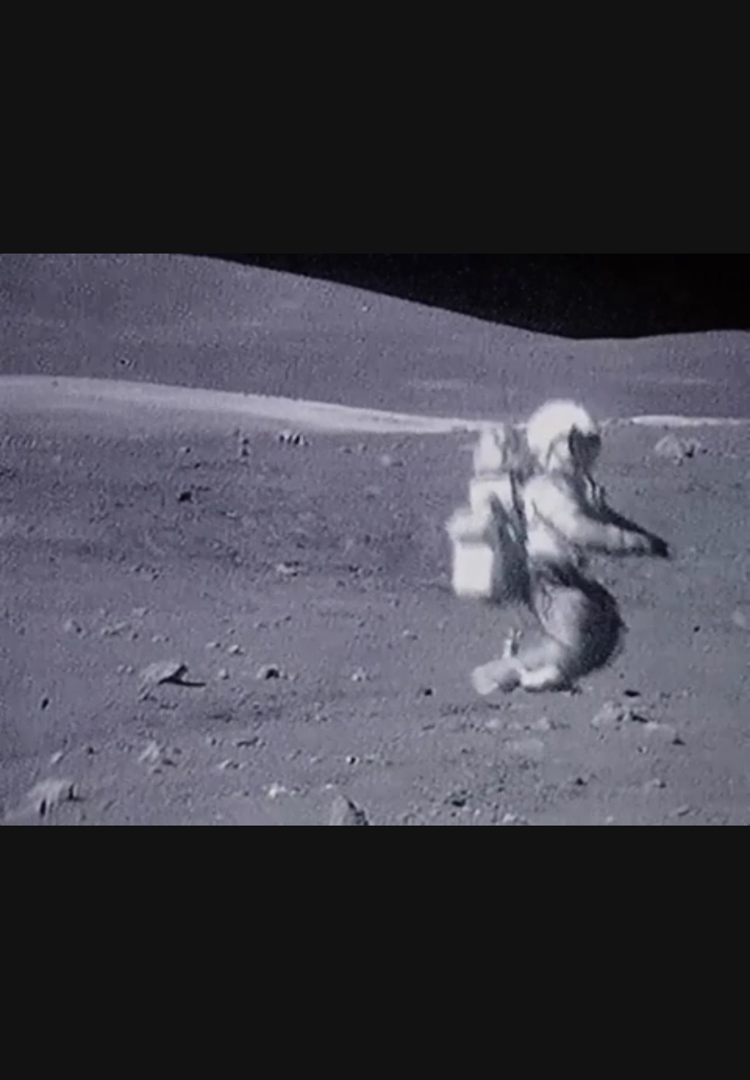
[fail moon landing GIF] (375, 540)
